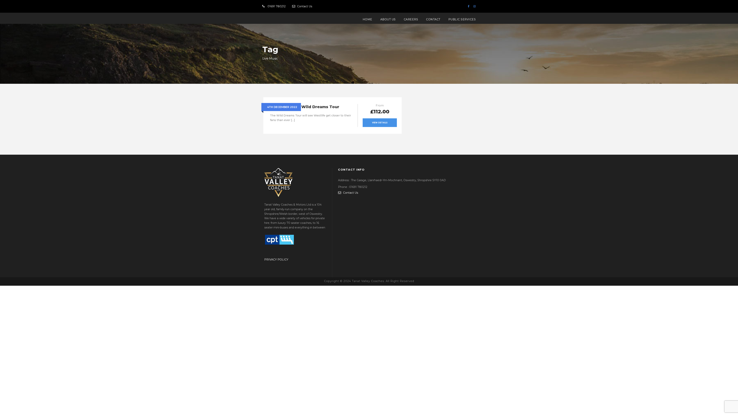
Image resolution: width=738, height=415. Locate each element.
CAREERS (411, 19)
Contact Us (304, 6)
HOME (367, 19)
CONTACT (433, 19)
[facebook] (468, 6)
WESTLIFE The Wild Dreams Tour (304, 107)
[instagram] (474, 6)
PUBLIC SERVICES (462, 19)
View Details (379, 122)
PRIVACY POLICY (276, 259)
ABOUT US (388, 19)
